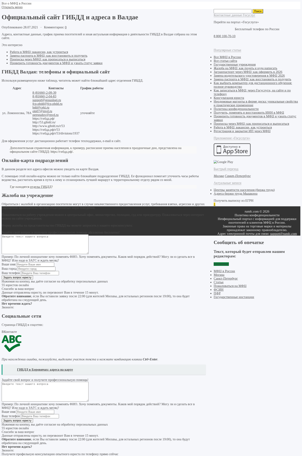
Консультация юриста (229, 98)
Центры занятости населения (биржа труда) (244, 190)
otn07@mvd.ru (42, 111)
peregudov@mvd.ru (45, 115)
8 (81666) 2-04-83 (44, 96)
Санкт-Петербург (226, 278)
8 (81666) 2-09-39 (44, 92)
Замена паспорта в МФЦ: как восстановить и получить (48, 55)
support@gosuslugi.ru (46, 100)
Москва (219, 275)
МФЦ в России (224, 271)
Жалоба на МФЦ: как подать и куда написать (245, 68)
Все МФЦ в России (227, 57)
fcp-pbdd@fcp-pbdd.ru (47, 103)
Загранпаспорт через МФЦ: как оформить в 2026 (248, 72)
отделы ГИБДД (40, 187)
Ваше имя (8, 264)
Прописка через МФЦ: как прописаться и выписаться (47, 59)
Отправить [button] (221, 264)
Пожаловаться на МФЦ (230, 286)
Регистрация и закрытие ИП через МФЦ (242, 131)
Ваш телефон (11, 273)
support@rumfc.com (283, 233)
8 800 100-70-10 (224, 36)
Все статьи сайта (225, 60)
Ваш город (9, 268)
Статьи (219, 282)
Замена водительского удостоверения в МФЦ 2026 (249, 75)
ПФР (217, 293)
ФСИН (219, 289)
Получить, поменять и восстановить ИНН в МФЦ (249, 112)
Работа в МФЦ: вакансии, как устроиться (39, 52)
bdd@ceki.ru (40, 107)
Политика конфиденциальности (236, 109)
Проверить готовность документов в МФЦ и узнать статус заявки (56, 63)
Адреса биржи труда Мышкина (235, 193)
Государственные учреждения (235, 64)
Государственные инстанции (234, 297)
